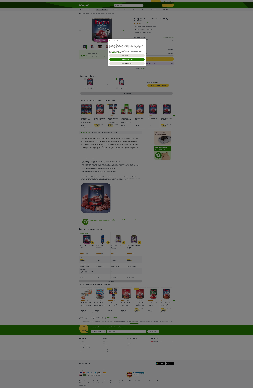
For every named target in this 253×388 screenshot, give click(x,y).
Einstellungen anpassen (127, 55)
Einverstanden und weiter (126, 59)
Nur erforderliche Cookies (126, 63)
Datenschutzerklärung (116, 52)
